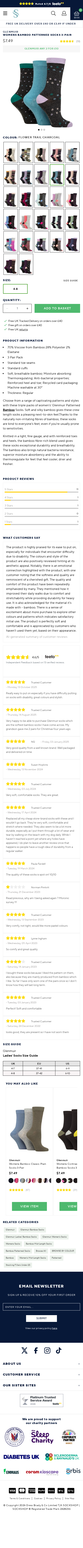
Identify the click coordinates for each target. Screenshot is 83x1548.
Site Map (69, 1498)
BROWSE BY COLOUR (63, 1251)
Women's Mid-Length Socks (32, 1258)
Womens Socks (13, 1244)
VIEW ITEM (29, 1206)
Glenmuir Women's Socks (54, 1237)
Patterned (56, 1258)
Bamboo (10, 1258)
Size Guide (71, 280)
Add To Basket (57, 308)
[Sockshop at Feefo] (41, 1400)
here (54, 1328)
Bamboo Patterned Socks (18, 1251)
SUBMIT (41, 1318)
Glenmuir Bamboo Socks (32, 1229)
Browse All (41, 1251)
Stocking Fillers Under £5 (18, 1265)
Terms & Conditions (20, 1498)
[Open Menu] (5, 13)
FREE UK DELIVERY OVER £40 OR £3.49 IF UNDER (41, 23)
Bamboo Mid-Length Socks (39, 1244)
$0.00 (77, 17)
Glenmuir (10, 1229)
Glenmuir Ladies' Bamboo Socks (21, 1237)
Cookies (38, 1498)
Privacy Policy (53, 1498)
